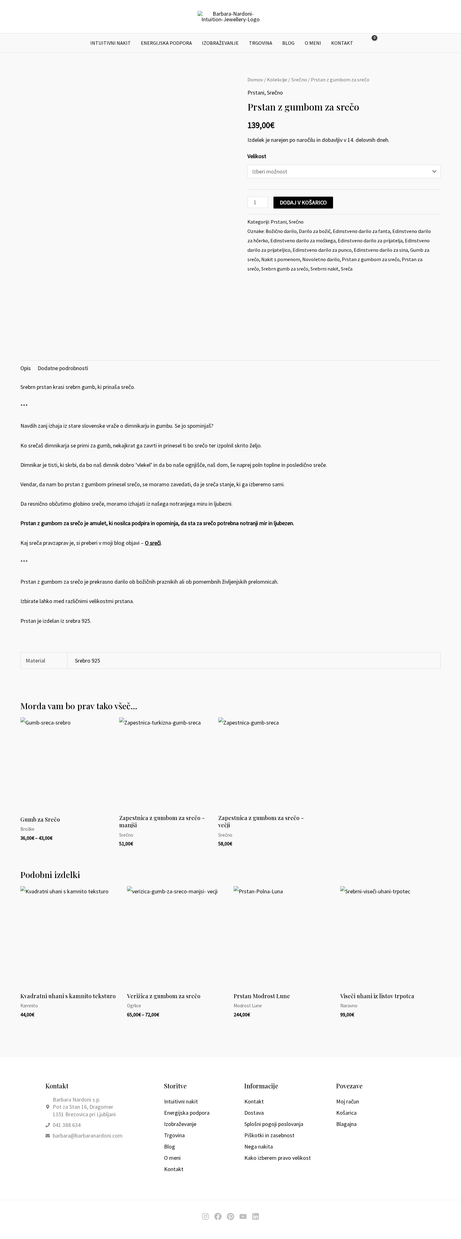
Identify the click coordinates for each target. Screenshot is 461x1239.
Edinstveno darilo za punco (322, 250)
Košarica (346, 1112)
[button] (385, 43)
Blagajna (346, 1124)
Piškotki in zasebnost (269, 1135)
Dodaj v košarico (303, 202)
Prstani (255, 92)
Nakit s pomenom (280, 259)
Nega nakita (258, 1146)
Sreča (346, 269)
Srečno (299, 79)
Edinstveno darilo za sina (381, 250)
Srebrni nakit (324, 269)
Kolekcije (277, 79)
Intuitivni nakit (110, 43)
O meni (313, 43)
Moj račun (347, 1101)
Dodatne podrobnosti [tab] (63, 368)
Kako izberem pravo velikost (277, 1157)
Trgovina (260, 43)
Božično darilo (281, 231)
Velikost (256, 156)
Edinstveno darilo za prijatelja (370, 240)
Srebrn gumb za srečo (284, 269)
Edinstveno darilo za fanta (361, 231)
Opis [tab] (25, 368)
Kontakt (342, 43)
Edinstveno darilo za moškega (303, 240)
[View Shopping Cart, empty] (370, 43)
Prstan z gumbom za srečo (371, 259)
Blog (288, 43)
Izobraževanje (220, 43)
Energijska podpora (166, 43)
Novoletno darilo (321, 259)
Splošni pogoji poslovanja (273, 1124)
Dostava (254, 1112)
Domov (255, 79)
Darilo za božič (315, 231)
